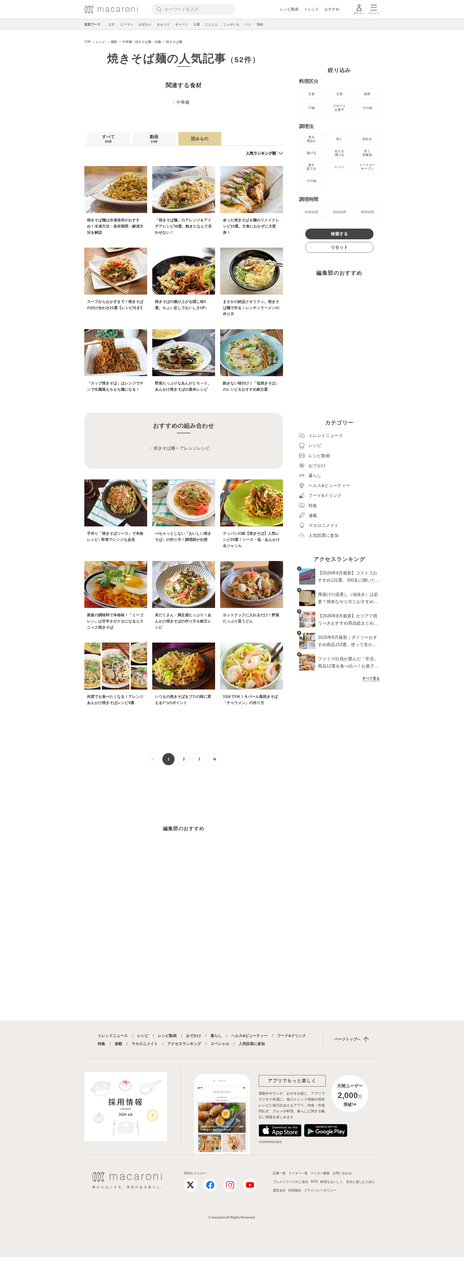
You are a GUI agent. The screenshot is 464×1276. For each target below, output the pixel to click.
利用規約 (294, 1190)
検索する (339, 234)
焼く (339, 139)
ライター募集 (320, 1173)
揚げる (311, 153)
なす (111, 24)
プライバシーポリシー (320, 1190)
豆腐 (196, 24)
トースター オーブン (367, 167)
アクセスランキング (184, 1044)
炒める (367, 139)
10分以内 (311, 212)
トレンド (311, 9)
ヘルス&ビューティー (249, 1035)
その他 (367, 108)
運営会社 (279, 1190)
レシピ (142, 1035)
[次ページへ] (214, 759)
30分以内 (367, 212)
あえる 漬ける (339, 153)
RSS (314, 1181)
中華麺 (182, 102)
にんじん (211, 24)
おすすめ (331, 9)
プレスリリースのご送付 (290, 1182)
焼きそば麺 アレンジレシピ (182, 448)
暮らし (216, 1035)
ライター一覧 (298, 1173)
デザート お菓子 (339, 108)
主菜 (339, 94)
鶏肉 (260, 24)
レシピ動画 (289, 9)
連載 (118, 1044)
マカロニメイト (145, 1044)
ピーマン (126, 24)
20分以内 (339, 212)
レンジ (339, 167)
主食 (311, 94)
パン (248, 24)
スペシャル (220, 1044)
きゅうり (163, 24)
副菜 (367, 94)
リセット (339, 247)
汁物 (311, 108)
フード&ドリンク (291, 1035)
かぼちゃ (145, 24)
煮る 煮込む (311, 139)
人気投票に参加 (252, 1044)
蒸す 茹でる (311, 167)
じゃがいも (231, 24)
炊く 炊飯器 (367, 153)
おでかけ (193, 1035)
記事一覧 (279, 1173)
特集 (101, 1044)
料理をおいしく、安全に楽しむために (347, 1182)
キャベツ (181, 24)
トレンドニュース (113, 1035)
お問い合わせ (342, 1173)
